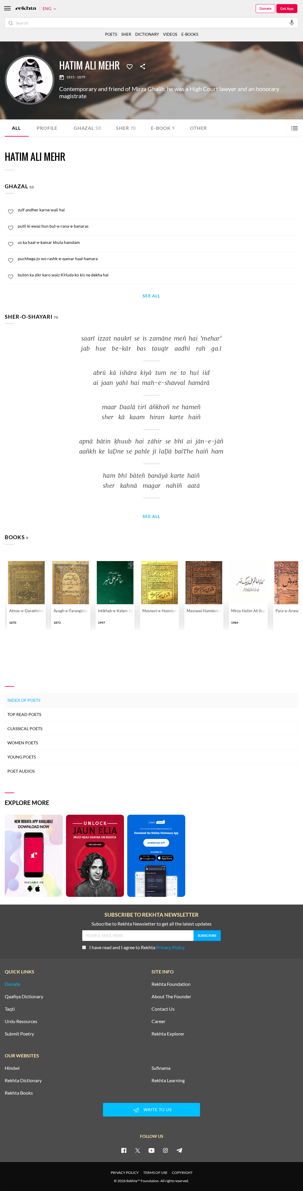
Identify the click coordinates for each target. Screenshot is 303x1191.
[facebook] (123, 1150)
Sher (126, 128)
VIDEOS (170, 34)
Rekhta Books (19, 1092)
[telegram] (179, 1150)
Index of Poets (23, 700)
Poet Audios (21, 771)
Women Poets (22, 742)
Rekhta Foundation (171, 984)
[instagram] (165, 1150)
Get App (287, 8)
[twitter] (137, 1150)
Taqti (10, 1009)
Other (198, 128)
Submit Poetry (19, 1033)
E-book (163, 128)
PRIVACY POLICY (125, 1172)
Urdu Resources (21, 1021)
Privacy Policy (170, 947)
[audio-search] (291, 22)
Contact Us (163, 1009)
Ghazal (87, 128)
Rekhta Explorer (168, 1033)
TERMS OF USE (155, 1172)
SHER (126, 34)
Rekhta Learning (168, 1080)
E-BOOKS (189, 34)
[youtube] (151, 1150)
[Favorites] (129, 66)
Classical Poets (24, 728)
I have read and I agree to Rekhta (137, 947)
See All (151, 296)
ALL (16, 128)
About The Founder (171, 996)
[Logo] (25, 8)
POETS (111, 34)
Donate (265, 8)
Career (158, 1021)
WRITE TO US (158, 1109)
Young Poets (21, 756)
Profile (47, 128)
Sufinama (161, 1068)
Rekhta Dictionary (23, 1080)
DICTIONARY (147, 34)
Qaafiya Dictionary (24, 996)
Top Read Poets (24, 714)
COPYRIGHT (182, 1172)
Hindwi (12, 1068)
